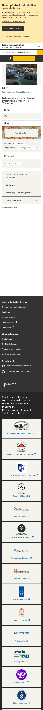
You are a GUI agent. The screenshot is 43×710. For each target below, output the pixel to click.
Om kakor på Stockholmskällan (13, 22)
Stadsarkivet (6, 327)
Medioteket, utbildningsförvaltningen (15, 307)
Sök (40, 52)
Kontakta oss (7, 339)
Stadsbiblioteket (8, 322)
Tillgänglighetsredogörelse (12, 349)
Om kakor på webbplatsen (12, 354)
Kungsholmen (18, 143)
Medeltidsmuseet (8, 317)
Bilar (17, 163)
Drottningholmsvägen (26, 147)
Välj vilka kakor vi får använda (17, 36)
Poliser (7, 163)
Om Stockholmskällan (10, 344)
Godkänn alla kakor (13, 28)
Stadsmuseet (27, 92)
